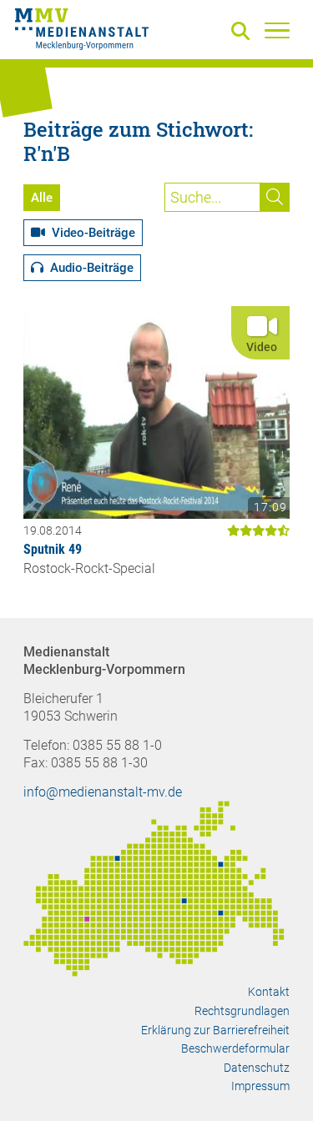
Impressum (260, 1086)
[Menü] (277, 30)
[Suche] (243, 32)
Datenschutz (257, 1067)
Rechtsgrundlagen (242, 1011)
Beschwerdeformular (235, 1048)
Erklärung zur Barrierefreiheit (215, 1030)
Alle (42, 197)
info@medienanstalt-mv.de (102, 792)
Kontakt (269, 991)
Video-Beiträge (90, 232)
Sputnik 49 (52, 549)
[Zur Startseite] (82, 31)
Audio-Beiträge (88, 267)
